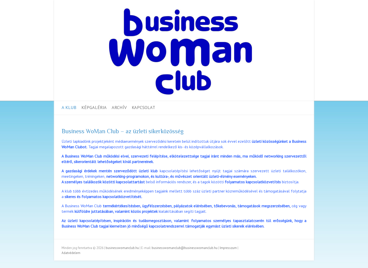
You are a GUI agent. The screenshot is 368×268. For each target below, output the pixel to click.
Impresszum (228, 248)
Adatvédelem (71, 253)
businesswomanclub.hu (122, 248)
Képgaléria (94, 107)
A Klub (69, 107)
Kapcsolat (143, 107)
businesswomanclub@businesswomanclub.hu (185, 248)
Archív (119, 107)
